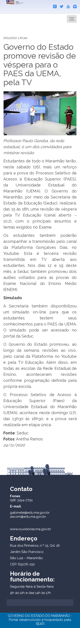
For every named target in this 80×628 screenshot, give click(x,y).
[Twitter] (60, 6)
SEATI (40, 624)
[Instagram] (74, 6)
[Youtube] (67, 6)
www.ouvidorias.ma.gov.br (30, 529)
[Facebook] (54, 6)
